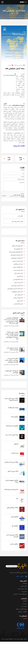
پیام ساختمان (14, 453)
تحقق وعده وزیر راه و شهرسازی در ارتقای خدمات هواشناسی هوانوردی (11, 360)
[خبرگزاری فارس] (21, 518)
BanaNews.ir (17, 105)
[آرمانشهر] (21, 446)
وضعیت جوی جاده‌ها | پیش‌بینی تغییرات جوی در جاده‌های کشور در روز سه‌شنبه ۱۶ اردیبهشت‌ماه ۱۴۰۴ (11, 335)
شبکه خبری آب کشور (13, 471)
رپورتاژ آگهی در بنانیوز (21, 609)
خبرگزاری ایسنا (14, 417)
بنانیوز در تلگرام (20, 576)
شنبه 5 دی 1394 (18, 65)
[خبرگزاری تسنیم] (21, 546)
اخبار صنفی (20, 301)
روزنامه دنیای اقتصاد (13, 408)
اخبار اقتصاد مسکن (18, 267)
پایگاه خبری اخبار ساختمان (11, 462)
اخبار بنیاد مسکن (18, 282)
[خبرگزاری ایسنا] (21, 418)
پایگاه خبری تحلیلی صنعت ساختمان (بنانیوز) (11, 399)
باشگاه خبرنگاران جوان (12, 508)
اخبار (12, 13)
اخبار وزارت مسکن (18, 298)
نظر (9, 65)
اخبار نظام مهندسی (18, 279)
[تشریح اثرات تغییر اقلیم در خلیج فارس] (21, 372)
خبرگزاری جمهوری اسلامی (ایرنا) (12, 481)
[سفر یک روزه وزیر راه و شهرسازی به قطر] (21, 350)
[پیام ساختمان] (21, 455)
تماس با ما (24, 606)
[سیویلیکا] (20, 625)
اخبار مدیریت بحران (18, 261)
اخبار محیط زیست (18, 270)
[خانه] (21, 500)
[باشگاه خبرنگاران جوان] (21, 509)
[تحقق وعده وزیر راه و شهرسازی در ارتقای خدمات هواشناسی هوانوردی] (21, 360)
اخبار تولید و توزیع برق (17, 258)
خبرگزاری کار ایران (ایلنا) (12, 426)
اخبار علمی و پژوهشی (17, 292)
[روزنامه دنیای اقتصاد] (21, 409)
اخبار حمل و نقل (19, 273)
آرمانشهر (16, 444)
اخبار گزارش (20, 276)
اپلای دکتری (24, 586)
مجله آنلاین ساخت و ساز (11, 435)
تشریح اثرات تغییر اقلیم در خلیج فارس (11, 372)
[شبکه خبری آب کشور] (21, 473)
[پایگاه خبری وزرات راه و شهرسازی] (21, 537)
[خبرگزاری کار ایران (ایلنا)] (21, 427)
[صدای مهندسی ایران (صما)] (21, 491)
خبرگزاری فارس (14, 517)
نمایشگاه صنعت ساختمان (20, 594)
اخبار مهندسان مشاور (17, 246)
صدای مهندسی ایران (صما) (11, 489)
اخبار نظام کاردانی (18, 304)
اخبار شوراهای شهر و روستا (16, 252)
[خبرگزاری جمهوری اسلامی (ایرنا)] (21, 482)
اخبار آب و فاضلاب (18, 264)
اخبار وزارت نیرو (19, 295)
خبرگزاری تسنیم (14, 544)
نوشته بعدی (9, 158)
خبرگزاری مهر (15, 526)
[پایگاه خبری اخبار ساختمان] (21, 464)
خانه (17, 13)
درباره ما (25, 604)
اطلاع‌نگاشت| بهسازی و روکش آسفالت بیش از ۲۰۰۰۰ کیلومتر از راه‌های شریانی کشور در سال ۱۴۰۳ (11, 320)
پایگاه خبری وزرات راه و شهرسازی (11, 326)
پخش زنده (24, 591)
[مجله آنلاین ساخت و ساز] (21, 436)
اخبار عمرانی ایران (22, 589)
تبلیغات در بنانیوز (22, 612)
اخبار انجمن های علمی (17, 286)
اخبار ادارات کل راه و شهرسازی (15, 289)
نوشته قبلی (20, 158)
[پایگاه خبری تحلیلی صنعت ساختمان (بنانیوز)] (21, 400)
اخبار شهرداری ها (18, 249)
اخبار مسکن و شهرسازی (17, 255)
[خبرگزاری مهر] (21, 527)
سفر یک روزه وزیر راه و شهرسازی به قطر (12, 349)
